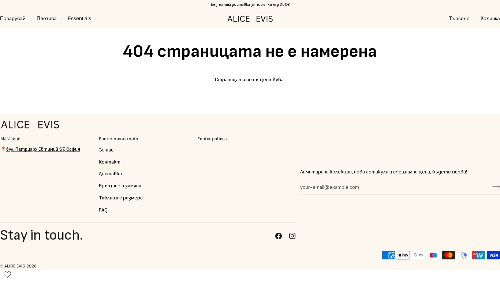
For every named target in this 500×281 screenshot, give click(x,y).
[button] (15, 18)
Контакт (109, 162)
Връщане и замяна (120, 186)
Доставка (110, 174)
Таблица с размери (121, 198)
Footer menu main (118, 138)
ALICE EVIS (14, 266)
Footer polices (212, 138)
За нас (106, 150)
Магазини (10, 138)
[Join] (494, 186)
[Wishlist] (7, 273)
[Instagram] (292, 236)
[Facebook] (278, 236)
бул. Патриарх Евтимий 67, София (43, 149)
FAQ (103, 210)
